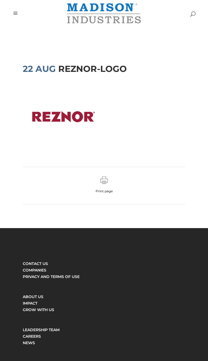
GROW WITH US (38, 309)
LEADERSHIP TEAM (41, 329)
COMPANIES (34, 270)
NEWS (29, 342)
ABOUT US (33, 296)
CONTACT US (35, 263)
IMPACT (30, 303)
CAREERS (32, 336)
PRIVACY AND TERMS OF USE (51, 276)
